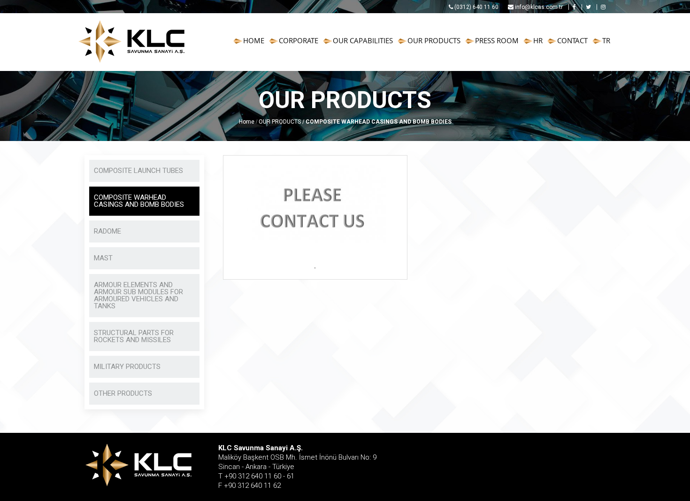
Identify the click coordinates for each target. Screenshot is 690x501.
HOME (253, 40)
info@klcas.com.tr (538, 7)
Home (246, 121)
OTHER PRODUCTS (123, 393)
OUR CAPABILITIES (363, 40)
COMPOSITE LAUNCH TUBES (138, 170)
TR (606, 40)
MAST (103, 258)
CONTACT (572, 40)
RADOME (107, 231)
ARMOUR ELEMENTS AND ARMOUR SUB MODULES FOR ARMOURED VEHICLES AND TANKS (138, 295)
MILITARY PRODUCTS (127, 366)
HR (538, 40)
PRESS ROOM (497, 40)
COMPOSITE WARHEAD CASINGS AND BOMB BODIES (139, 201)
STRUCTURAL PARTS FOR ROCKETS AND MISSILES (134, 336)
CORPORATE (298, 40)
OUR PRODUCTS (433, 40)
